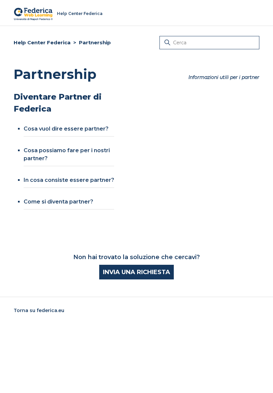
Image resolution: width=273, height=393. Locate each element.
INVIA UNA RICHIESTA (136, 272)
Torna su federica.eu (39, 310)
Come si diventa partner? (58, 201)
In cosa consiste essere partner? (69, 180)
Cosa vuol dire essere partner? (66, 129)
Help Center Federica (42, 42)
